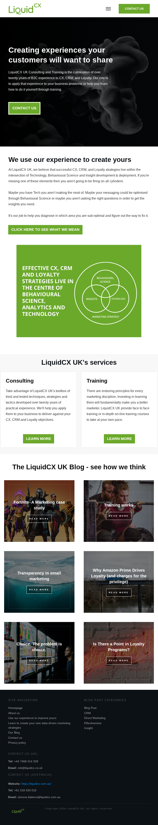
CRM (87, 713)
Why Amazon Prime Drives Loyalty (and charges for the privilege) (118, 576)
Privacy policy (17, 742)
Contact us (15, 737)
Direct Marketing (95, 718)
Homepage (15, 708)
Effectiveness (92, 723)
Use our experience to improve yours (32, 718)
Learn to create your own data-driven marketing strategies (39, 725)
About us (14, 713)
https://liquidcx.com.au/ (36, 783)
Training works (118, 505)
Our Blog (14, 732)
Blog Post (90, 708)
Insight (88, 728)
